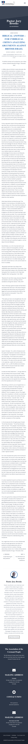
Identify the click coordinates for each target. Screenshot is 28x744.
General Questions (14, 704)
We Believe (14, 735)
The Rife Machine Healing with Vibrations (20, 557)
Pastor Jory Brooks (11, 52)
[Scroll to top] (24, 740)
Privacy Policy (14, 737)
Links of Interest (6, 735)
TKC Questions (14, 702)
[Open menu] (24, 3)
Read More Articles (14, 637)
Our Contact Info (21, 735)
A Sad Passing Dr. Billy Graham (7, 556)
